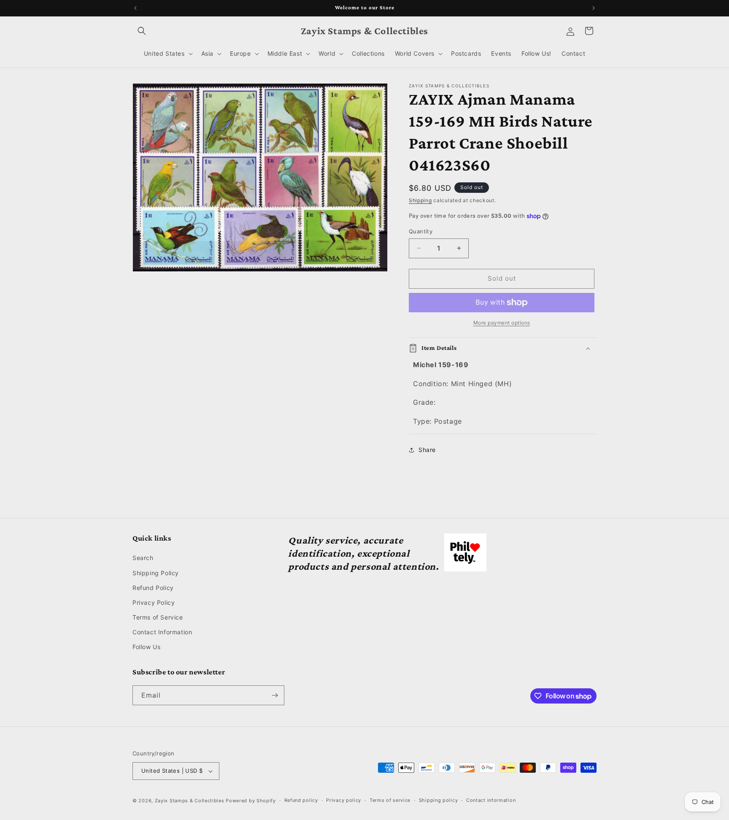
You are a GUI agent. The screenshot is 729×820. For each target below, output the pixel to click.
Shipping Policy (155, 572)
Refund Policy (153, 587)
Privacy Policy (153, 602)
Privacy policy (343, 800)
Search (143, 557)
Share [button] (427, 449)
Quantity (420, 231)
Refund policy (301, 800)
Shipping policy (438, 800)
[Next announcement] (593, 8)
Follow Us (146, 647)
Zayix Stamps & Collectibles (189, 801)
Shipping (420, 200)
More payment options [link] (501, 322)
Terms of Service (157, 617)
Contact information (491, 800)
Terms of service (390, 800)
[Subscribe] (274, 695)
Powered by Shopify (251, 801)
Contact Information (162, 632)
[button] (141, 31)
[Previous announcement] (135, 8)
